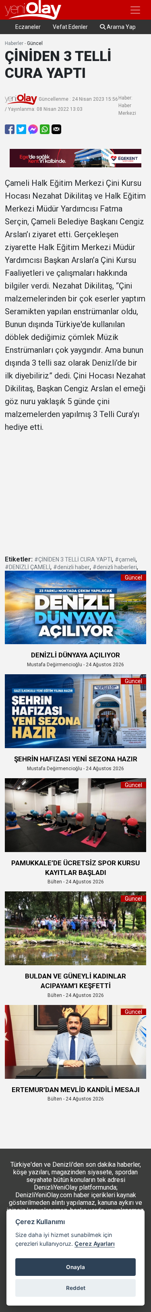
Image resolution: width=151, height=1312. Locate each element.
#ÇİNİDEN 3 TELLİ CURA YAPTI (73, 559)
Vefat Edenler (70, 27)
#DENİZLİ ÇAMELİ (27, 567)
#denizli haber (71, 567)
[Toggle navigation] (135, 10)
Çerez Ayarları (94, 1243)
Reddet (75, 1288)
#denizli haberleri (115, 567)
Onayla (75, 1267)
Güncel (35, 43)
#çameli (125, 559)
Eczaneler (28, 27)
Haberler (14, 43)
